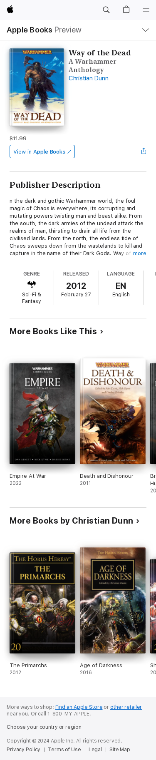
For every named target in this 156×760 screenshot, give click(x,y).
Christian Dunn (89, 78)
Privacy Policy (23, 750)
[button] (106, 10)
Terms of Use (64, 750)
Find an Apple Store (79, 707)
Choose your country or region (44, 727)
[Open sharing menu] (144, 151)
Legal (95, 750)
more (139, 253)
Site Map (119, 750)
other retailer (126, 707)
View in (39, 152)
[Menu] (146, 10)
